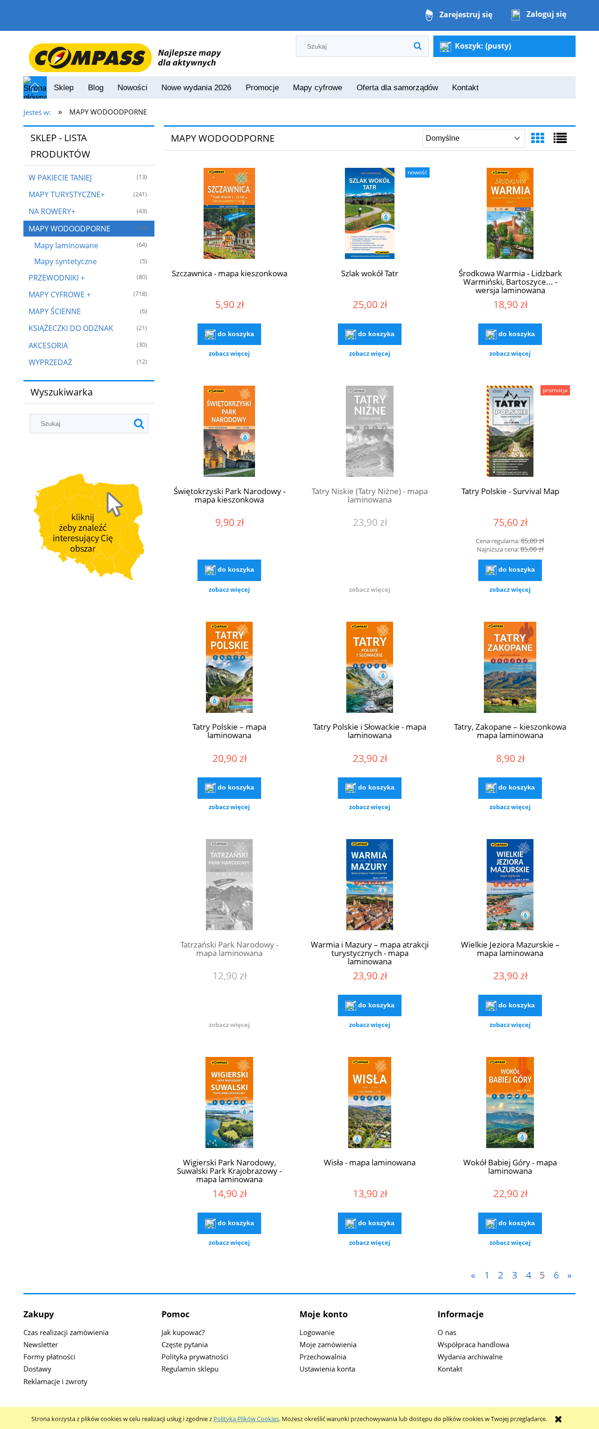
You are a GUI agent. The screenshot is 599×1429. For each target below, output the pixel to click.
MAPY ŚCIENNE (55, 311)
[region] (88, 528)
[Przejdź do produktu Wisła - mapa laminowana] (369, 1103)
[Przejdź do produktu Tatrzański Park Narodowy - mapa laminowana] (229, 886)
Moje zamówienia (328, 1344)
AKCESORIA (48, 345)
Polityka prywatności (194, 1356)
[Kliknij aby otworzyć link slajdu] (88, 528)
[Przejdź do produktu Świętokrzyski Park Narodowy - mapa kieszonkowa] (229, 432)
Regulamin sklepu (190, 1368)
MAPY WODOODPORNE (69, 228)
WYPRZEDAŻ (50, 362)
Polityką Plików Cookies (246, 1419)
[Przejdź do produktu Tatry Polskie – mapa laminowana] (229, 668)
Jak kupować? (183, 1332)
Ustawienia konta (327, 1368)
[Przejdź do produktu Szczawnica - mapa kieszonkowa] (229, 214)
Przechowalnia (323, 1356)
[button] (229, 353)
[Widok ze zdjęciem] (537, 138)
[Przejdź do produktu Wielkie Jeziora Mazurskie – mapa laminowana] (510, 886)
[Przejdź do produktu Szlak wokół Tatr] (369, 214)
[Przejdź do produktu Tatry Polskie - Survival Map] (510, 432)
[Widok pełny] (560, 138)
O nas (447, 1332)
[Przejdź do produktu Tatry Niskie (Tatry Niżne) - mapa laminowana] (369, 432)
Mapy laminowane (66, 245)
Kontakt (450, 1368)
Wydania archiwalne (470, 1356)
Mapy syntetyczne (65, 261)
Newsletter (40, 1344)
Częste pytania (184, 1344)
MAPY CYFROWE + (60, 294)
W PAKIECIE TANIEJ (60, 177)
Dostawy (37, 1368)
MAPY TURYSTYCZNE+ (67, 194)
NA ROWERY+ (52, 211)
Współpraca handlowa (473, 1344)
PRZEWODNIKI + (57, 278)
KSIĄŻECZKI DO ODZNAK (71, 328)
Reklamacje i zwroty (55, 1381)
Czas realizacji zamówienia (66, 1332)
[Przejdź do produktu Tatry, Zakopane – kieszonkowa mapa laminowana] (510, 668)
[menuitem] (63, 88)
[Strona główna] (124, 52)
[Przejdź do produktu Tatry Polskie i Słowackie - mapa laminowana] (369, 668)
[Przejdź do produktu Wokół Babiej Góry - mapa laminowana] (510, 1103)
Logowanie (317, 1332)
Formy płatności (49, 1356)
